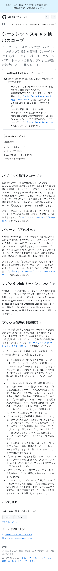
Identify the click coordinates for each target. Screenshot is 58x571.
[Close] (50, 4)
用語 (24, 558)
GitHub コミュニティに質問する (18, 534)
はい (9, 517)
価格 (4, 561)
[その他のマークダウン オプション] (30, 136)
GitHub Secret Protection (40, 122)
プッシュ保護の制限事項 (20, 322)
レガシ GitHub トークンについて (27, 284)
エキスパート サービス (18, 561)
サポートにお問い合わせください (19, 538)
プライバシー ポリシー (10, 522)
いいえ (22, 517)
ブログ (32, 561)
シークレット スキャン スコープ (42, 24)
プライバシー (33, 558)
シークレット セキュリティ (13, 24)
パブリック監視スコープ (20, 176)
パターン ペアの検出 (17, 230)
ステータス (46, 558)
